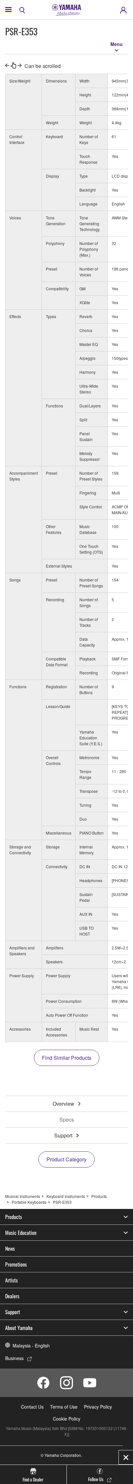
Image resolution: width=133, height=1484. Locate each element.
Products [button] (13, 1217)
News (10, 1248)
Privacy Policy (98, 1406)
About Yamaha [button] (19, 1328)
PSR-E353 (62, 1202)
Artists (11, 1280)
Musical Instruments (22, 1196)
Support (63, 1135)
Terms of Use (63, 1406)
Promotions (16, 1264)
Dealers (12, 1296)
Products (99, 1196)
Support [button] (12, 1312)
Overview (63, 1103)
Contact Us (32, 1406)
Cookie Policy (66, 1418)
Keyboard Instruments (65, 1196)
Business (14, 1358)
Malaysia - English (31, 1345)
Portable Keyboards (29, 1202)
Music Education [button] (20, 1232)
